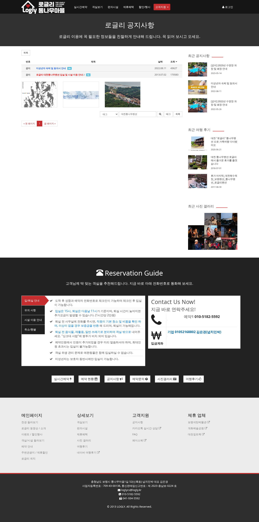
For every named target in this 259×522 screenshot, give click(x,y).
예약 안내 (27, 446)
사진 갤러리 (84, 440)
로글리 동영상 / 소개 (33, 428)
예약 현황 (88, 379)
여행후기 (192, 379)
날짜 (160, 61)
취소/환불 (30, 329)
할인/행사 (144, 7)
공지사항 (113, 379)
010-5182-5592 (207, 316)
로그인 (228, 7)
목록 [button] (26, 52)
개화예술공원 (196, 428)
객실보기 (97, 7)
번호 (28, 61)
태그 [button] (168, 114)
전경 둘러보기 (29, 422)
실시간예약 (80, 7)
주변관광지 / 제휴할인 (34, 452)
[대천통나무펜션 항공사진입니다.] (122, 94)
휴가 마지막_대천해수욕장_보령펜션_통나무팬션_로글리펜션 (224, 179)
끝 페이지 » (50, 123)
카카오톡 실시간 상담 (145, 428)
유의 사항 (30, 310)
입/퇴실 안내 (31, 300)
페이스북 (138, 440)
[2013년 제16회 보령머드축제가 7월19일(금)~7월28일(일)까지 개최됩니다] (81, 94)
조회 (172, 61)
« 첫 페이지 (29, 123)
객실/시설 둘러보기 (32, 440)
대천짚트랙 (195, 434)
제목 (93, 61)
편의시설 (113, 7)
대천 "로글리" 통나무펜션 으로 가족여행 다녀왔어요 (224, 141)
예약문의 (138, 379)
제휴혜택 (128, 7)
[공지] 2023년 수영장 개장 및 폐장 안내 (224, 67)
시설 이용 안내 (33, 320)
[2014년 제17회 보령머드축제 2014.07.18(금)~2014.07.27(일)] (39, 94)
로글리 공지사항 (129, 25)
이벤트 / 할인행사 (31, 434)
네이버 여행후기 (87, 452)
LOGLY (121, 506)
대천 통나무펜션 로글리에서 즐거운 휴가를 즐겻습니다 (224, 160)
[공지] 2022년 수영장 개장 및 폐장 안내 (224, 103)
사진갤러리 (165, 379)
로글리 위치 (28, 458)
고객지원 (161, 7)
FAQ (134, 434)
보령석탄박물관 (197, 422)
